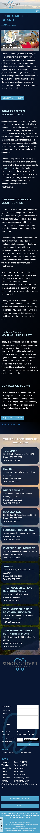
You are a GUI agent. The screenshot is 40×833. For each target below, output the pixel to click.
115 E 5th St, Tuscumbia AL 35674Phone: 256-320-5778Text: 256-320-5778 (18, 615)
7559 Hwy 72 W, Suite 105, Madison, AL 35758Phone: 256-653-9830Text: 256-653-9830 (19, 475)
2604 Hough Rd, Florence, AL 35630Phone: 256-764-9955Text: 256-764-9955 (19, 535)
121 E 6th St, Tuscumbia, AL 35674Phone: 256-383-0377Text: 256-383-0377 (18, 455)
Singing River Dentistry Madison (26, 813)
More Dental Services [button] (10, 424)
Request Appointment (20, 798)
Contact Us (20, 806)
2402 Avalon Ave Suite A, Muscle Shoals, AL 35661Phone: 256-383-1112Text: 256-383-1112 (17, 496)
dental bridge (8, 168)
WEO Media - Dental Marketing (10, 815)
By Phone (21, 734)
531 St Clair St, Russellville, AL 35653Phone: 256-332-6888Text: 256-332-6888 (19, 516)
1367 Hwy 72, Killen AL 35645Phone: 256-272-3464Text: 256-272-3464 (18, 594)
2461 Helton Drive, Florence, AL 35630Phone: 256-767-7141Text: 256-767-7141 (20, 553)
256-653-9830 (10, 405)
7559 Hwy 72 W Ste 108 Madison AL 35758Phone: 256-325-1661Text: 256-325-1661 (19, 638)
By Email (32, 734)
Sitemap (27, 817)
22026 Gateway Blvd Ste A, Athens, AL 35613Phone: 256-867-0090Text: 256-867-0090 (18, 572)
